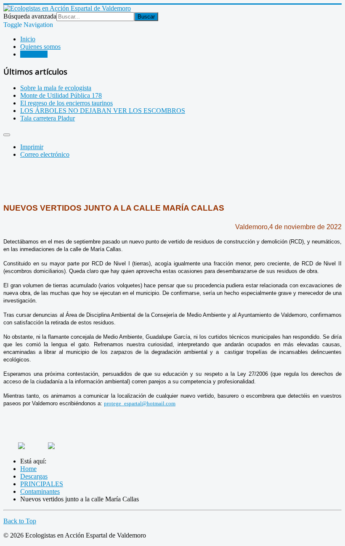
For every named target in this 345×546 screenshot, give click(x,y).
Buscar (146, 16)
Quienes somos (40, 46)
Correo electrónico (44, 154)
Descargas (34, 54)
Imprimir (31, 146)
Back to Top (19, 521)
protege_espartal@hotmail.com (139, 403)
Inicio (27, 39)
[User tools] (6, 135)
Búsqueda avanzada (29, 16)
